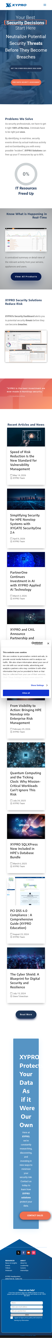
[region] (26, 179)
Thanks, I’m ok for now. (28, 1335)
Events (7, 1265)
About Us (23, 1263)
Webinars (8, 1270)
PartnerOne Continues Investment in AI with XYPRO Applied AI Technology (25, 580)
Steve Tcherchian (20, 996)
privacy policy (28, 1318)
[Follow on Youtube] (29, 1253)
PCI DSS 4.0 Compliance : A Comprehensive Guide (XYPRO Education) (21, 919)
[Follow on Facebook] (23, 1253)
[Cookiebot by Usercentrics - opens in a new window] (32, 643)
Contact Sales (35, 1215)
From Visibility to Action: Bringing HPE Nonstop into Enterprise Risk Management (26, 714)
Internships (24, 1270)
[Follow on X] (18, 1253)
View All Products (26, 276)
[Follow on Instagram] (34, 1253)
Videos (7, 1268)
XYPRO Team (19, 478)
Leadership (24, 1265)
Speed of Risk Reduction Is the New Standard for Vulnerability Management (23, 460)
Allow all (26, 693)
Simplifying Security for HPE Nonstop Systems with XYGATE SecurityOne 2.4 (25, 523)
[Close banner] (48, 643)
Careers (23, 1268)
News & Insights (11, 1263)
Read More (26, 1014)
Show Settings (37, 685)
